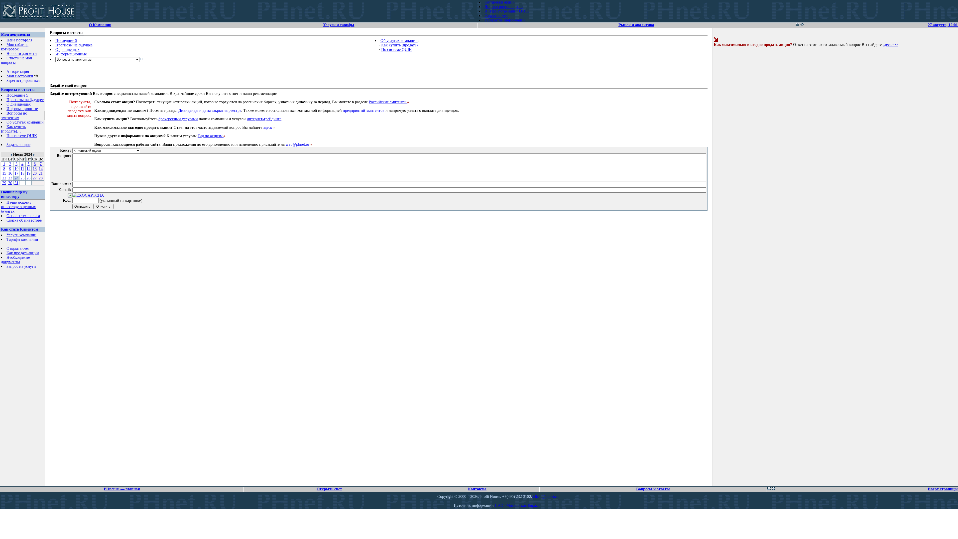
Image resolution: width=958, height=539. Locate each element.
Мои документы (15, 34)
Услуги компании (21, 235)
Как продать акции (22, 253)
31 (16, 183)
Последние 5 (17, 95)
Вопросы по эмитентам (14, 115)
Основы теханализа (23, 216)
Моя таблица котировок (14, 46)
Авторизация (17, 71)
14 (41, 168)
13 (35, 168)
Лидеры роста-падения (503, 6)
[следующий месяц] (33, 154)
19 (28, 173)
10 (16, 168)
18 (22, 173)
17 (16, 173)
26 (28, 178)
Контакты (477, 489)
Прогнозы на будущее (25, 100)
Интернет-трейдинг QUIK (506, 11)
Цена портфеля (19, 40)
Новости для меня (21, 53)
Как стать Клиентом (19, 229)
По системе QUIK (21, 136)
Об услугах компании (25, 122)
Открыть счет (496, 15)
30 (10, 183)
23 (10, 178)
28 (41, 178)
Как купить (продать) (399, 45)
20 (35, 173)
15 (4, 173)
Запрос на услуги (21, 266)
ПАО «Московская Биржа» (518, 505)
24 (16, 178)
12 (28, 168)
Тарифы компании (22, 239)
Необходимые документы (15, 259)
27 (35, 178)
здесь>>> (890, 44)
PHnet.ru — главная (122, 489)
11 (22, 168)
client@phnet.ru (545, 496)
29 (4, 183)
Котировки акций (499, 2)
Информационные (22, 109)
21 (41, 173)
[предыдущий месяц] (11, 154)
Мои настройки (19, 76)
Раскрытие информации (505, 20)
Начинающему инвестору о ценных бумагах (18, 206)
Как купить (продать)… (13, 129)
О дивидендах (18, 104)
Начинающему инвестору (14, 194)
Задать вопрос (18, 144)
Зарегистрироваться (23, 80)
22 (4, 178)
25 (22, 178)
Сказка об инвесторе (24, 220)
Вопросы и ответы (18, 89)
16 (10, 173)
